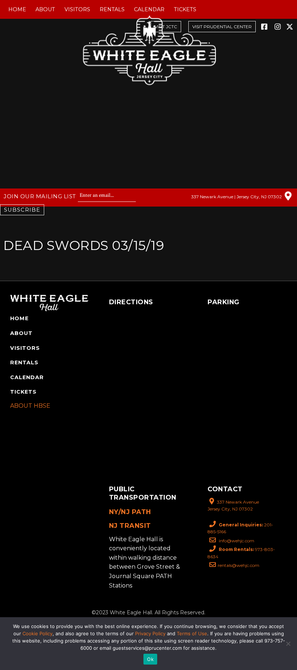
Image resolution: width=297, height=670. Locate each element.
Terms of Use (192, 633)
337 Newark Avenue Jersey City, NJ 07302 (233, 505)
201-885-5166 (240, 528)
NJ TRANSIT (130, 525)
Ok (150, 659)
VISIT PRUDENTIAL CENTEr (222, 26)
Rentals (112, 9)
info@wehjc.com (236, 540)
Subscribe (22, 210)
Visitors (77, 9)
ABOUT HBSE (30, 405)
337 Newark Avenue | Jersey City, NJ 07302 (237, 196)
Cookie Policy (37, 633)
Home (17, 9)
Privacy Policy (150, 633)
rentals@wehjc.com (238, 565)
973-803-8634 (241, 553)
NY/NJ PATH (130, 512)
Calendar (149, 9)
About (45, 9)
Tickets (185, 9)
